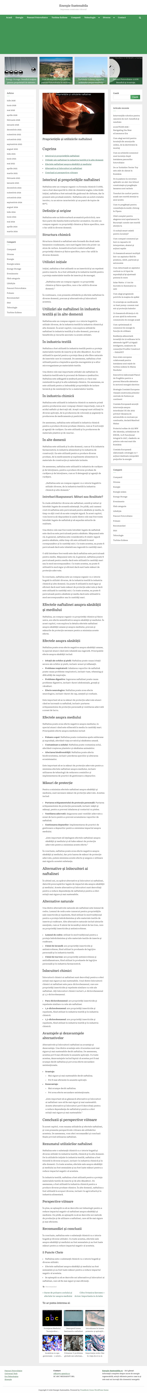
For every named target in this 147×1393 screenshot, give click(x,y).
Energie (19, 17)
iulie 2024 (11, 212)
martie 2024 (12, 231)
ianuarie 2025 (13, 183)
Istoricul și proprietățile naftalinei (62, 156)
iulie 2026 (11, 101)
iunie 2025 (11, 159)
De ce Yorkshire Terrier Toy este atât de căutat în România (125, 170)
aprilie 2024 (12, 227)
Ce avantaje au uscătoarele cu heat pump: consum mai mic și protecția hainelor (126, 305)
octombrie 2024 (14, 198)
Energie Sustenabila (73, 5)
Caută (116, 93)
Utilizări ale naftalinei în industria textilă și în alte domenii (74, 160)
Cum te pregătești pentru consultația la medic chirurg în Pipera (126, 208)
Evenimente (12, 274)
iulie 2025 (11, 154)
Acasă (9, 17)
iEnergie (8, 1379)
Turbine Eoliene (59, 17)
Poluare (10, 293)
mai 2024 (11, 222)
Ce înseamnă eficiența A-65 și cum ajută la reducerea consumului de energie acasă (126, 316)
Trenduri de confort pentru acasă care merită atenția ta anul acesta (126, 196)
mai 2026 (11, 110)
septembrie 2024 (14, 202)
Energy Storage (14, 269)
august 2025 (12, 149)
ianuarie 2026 (13, 125)
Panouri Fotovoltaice (37, 17)
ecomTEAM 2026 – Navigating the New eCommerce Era (122, 130)
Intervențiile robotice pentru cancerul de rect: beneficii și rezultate (126, 119)
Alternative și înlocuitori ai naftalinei (63, 168)
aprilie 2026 (12, 115)
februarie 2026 (13, 120)
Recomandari (51, 1287)
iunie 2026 (11, 105)
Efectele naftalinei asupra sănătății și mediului (68, 164)
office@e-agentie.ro (61, 1374)
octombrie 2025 (14, 139)
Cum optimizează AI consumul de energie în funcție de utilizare (124, 328)
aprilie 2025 (12, 168)
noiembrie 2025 (14, 134)
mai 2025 (11, 163)
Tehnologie (90, 17)
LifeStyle (11, 283)
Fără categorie (13, 278)
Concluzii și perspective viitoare (61, 172)
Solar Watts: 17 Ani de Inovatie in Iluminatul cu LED (124, 285)
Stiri (9, 303)
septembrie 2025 (14, 144)
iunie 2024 (11, 217)
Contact (122, 17)
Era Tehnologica (11, 1376)
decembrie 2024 (14, 188)
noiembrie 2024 (14, 193)
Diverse (106, 17)
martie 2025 (12, 173)
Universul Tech (11, 1374)
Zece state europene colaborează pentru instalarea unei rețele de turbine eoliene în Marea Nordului (124, 363)
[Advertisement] (73, 38)
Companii (76, 17)
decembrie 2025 (14, 130)
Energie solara (13, 264)
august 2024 (12, 207)
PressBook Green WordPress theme (94, 1390)
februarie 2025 (13, 178)
